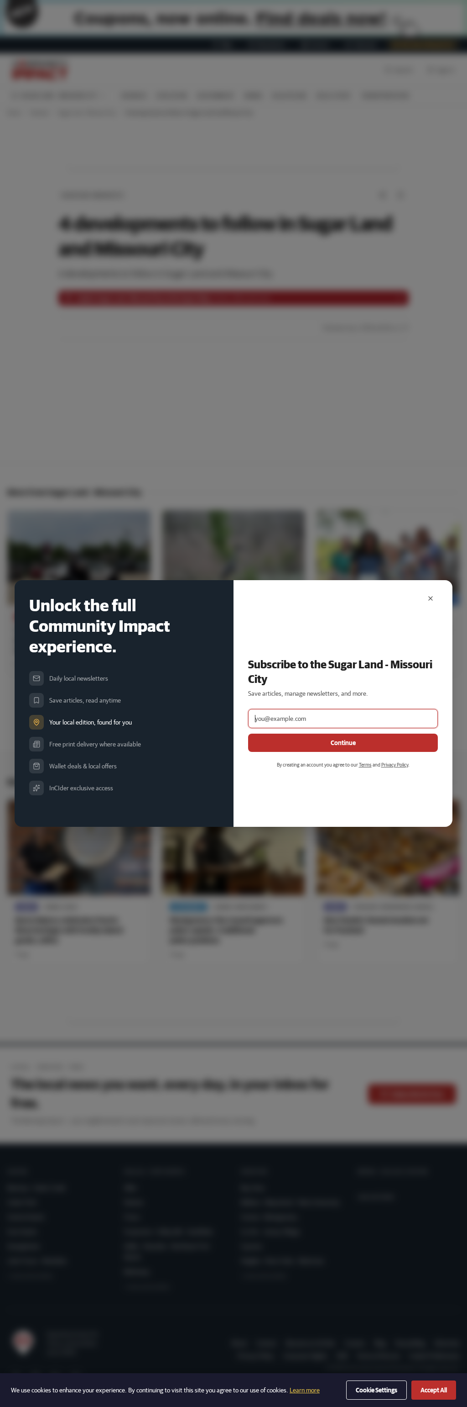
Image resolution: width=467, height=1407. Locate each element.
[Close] (430, 598)
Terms (365, 764)
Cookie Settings (376, 1390)
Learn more (305, 1390)
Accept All (433, 1390)
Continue (343, 742)
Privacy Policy (394, 764)
